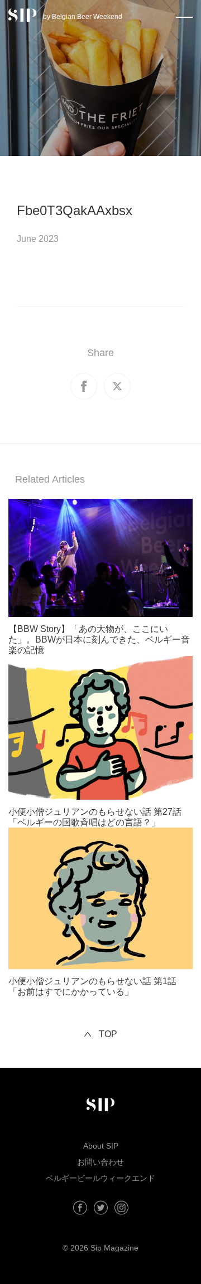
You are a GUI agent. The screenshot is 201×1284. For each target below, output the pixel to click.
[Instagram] (121, 1207)
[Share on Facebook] (83, 386)
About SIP (100, 1145)
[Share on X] (117, 386)
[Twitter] (101, 1207)
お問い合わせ (100, 1161)
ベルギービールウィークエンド (100, 1178)
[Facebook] (80, 1207)
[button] (184, 15)
